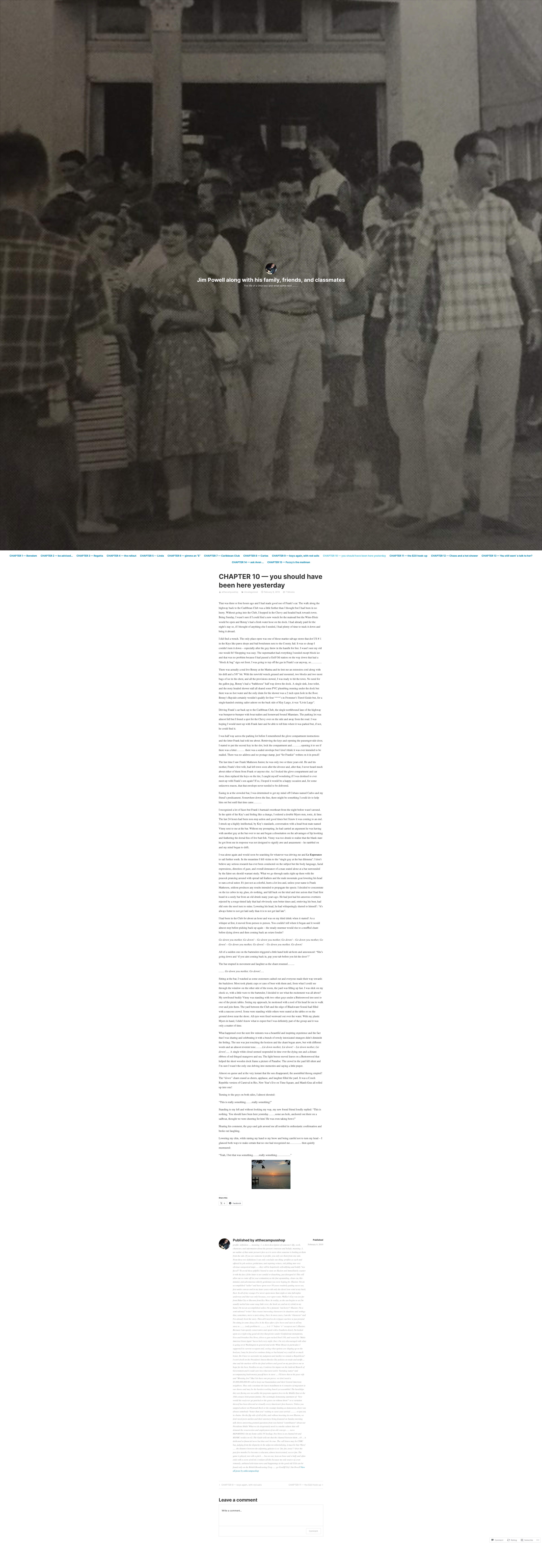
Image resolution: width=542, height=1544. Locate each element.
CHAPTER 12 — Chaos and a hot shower (454, 555)
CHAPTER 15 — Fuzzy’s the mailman (288, 562)
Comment (313, 1531)
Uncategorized (251, 592)
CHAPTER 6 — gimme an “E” (184, 555)
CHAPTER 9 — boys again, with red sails (295, 555)
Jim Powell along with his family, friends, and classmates (271, 280)
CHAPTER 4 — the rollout (121, 555)
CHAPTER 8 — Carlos (255, 555)
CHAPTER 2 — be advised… (57, 555)
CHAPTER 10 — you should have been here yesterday (354, 555)
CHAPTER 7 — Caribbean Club (222, 555)
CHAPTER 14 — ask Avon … (248, 562)
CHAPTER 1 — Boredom (23, 555)
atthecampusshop (230, 592)
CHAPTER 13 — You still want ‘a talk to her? (507, 555)
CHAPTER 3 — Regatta (90, 555)
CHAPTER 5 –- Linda (152, 555)
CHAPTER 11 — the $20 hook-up (408, 555)
